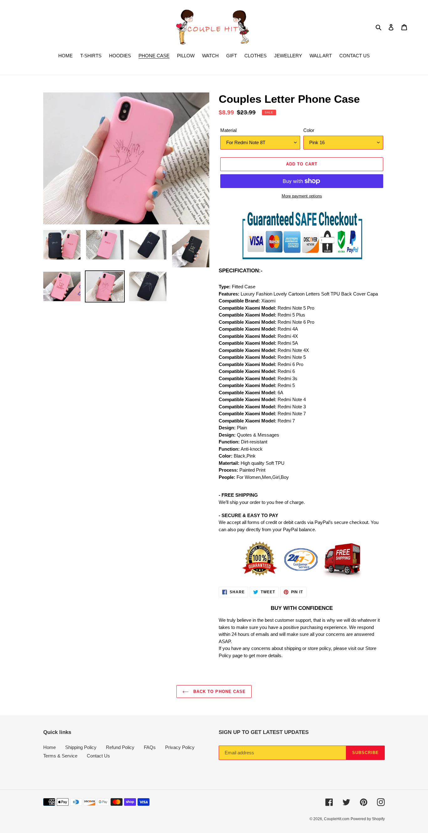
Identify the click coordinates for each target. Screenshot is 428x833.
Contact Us (98, 755)
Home (49, 747)
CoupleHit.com (336, 819)
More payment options (302, 196)
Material (228, 130)
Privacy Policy (180, 747)
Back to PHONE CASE (219, 691)
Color (308, 130)
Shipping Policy (81, 747)
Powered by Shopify (368, 819)
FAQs (150, 747)
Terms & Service (60, 755)
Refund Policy (120, 747)
